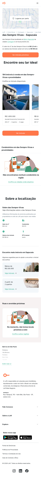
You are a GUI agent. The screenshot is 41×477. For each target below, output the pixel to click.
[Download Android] (10, 437)
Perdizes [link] (4, 355)
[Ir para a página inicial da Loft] (4, 3)
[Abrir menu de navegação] (37, 3)
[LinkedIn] (20, 471)
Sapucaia (30, 32)
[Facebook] (26, 471)
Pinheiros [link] (5, 350)
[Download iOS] (25, 437)
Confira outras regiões (20, 334)
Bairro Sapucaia (29, 39)
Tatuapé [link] (4, 359)
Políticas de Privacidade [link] (10, 449)
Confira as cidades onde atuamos (21, 182)
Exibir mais (5, 364)
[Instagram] (14, 471)
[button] (20, 406)
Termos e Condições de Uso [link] (11, 454)
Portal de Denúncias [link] (8, 445)
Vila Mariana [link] (5, 352)
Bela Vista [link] (5, 357)
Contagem (21, 32)
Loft (3, 32)
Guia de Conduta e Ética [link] (10, 458)
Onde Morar (11, 32)
